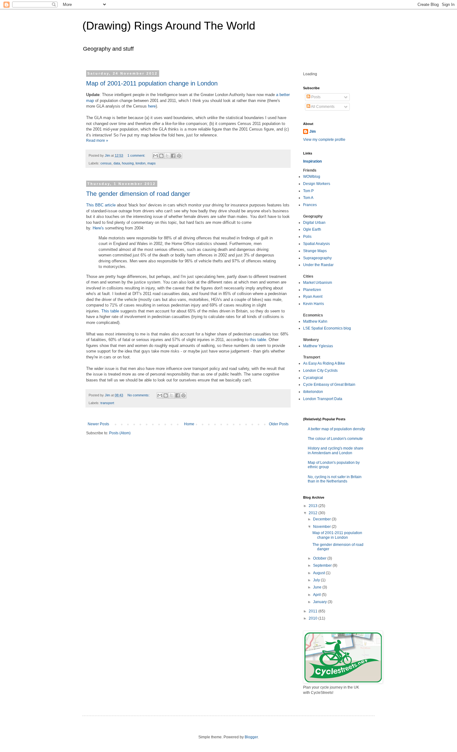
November (322, 526)
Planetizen (312, 290)
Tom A (308, 198)
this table (258, 339)
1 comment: (136, 155)
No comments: (138, 395)
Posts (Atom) (120, 433)
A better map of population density (336, 429)
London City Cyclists (320, 370)
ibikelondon (313, 392)
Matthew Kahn (315, 321)
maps (151, 163)
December (322, 519)
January (320, 602)
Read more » (97, 140)
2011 (313, 611)
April (317, 595)
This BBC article (101, 205)
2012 (313, 513)
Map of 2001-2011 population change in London (152, 83)
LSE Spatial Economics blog (327, 328)
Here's (98, 228)
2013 (313, 506)
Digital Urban (314, 222)
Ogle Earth (312, 229)
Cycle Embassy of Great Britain (329, 384)
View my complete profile (324, 139)
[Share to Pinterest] (179, 156)
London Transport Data (322, 399)
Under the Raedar (318, 265)
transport (107, 403)
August (319, 573)
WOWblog (311, 176)
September (323, 565)
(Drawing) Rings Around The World (168, 25)
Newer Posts (98, 424)
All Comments (322, 106)
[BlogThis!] (161, 156)
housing (128, 163)
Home (189, 424)
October (320, 558)
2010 (313, 618)
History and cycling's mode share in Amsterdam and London (335, 450)
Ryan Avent (312, 296)
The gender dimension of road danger (138, 193)
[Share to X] (167, 156)
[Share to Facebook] (173, 156)
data (116, 163)
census (106, 163)
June (317, 587)
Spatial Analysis (316, 244)
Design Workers (316, 184)
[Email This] (155, 156)
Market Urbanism (317, 282)
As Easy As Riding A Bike (324, 363)
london (140, 163)
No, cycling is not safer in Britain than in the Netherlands (335, 479)
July (317, 580)
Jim (312, 131)
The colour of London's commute (335, 438)
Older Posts (279, 424)
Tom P (308, 191)
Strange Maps (315, 251)
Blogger (251, 737)
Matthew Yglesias (318, 346)
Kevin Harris (313, 304)
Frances (310, 205)
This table (110, 311)
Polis (307, 236)
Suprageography (317, 258)
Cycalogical (313, 378)
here (152, 106)
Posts (315, 97)
